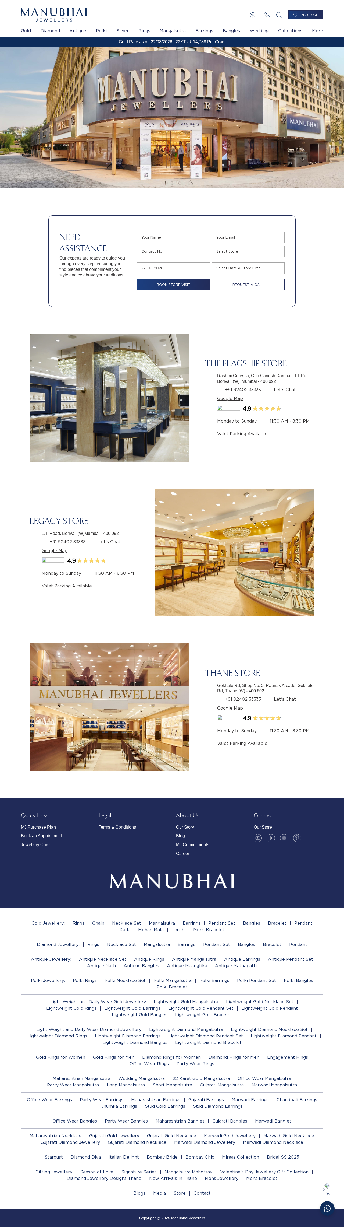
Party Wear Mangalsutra (73, 1085)
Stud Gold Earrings (165, 1106)
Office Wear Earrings (49, 1099)
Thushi (178, 929)
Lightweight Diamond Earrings (127, 1036)
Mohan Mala (151, 929)
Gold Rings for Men (113, 1057)
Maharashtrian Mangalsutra (81, 1078)
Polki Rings (85, 980)
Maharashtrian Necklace (55, 1135)
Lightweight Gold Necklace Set (259, 1001)
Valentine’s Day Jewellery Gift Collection (264, 1172)
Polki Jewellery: (48, 980)
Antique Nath (101, 965)
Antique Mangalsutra (194, 959)
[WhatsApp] (253, 15)
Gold (26, 30)
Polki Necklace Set (125, 980)
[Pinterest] (297, 838)
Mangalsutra (173, 30)
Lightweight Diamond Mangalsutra (186, 1029)
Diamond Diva (86, 1157)
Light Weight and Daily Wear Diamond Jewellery (88, 1029)
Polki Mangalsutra (172, 980)
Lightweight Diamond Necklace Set (269, 1029)
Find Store (308, 15)
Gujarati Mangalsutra (222, 1085)
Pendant (303, 923)
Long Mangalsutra (126, 1085)
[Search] (279, 15)
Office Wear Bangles (74, 1121)
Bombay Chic (199, 1157)
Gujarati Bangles (229, 1121)
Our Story (185, 827)
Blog (180, 835)
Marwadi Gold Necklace (288, 1135)
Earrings (204, 30)
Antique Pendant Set (290, 959)
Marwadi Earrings (250, 1099)
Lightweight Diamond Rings (57, 1036)
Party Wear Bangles (126, 1121)
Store (180, 1193)
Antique (77, 30)
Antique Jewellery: (51, 959)
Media (159, 1193)
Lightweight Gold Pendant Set (201, 1008)
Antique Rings (149, 959)
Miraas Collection (240, 1157)
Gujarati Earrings (206, 1099)
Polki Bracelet (172, 987)
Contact (202, 1193)
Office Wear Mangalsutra (264, 1078)
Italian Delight (124, 1157)
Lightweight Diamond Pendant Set (205, 1036)
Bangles (231, 30)
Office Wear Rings (149, 1063)
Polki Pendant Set (256, 980)
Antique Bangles (141, 965)
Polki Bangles (298, 980)
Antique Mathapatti (236, 965)
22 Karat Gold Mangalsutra (201, 1078)
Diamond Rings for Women (171, 1057)
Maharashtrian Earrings (156, 1099)
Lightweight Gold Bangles (139, 1014)
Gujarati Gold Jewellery (114, 1135)
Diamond (50, 30)
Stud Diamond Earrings (218, 1106)
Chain (98, 923)
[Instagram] (284, 838)
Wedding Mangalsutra (141, 1078)
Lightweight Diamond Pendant (284, 1036)
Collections (290, 30)
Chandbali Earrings (297, 1099)
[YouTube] (258, 838)
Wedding (259, 30)
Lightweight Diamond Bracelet (208, 1042)
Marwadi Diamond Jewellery (204, 1142)
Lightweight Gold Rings (71, 1008)
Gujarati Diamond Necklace (137, 1142)
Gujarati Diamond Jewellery (70, 1142)
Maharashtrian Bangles (180, 1121)
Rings (144, 30)
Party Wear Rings (195, 1063)
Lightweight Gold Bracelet (203, 1014)
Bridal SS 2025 (283, 1157)
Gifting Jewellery (53, 1172)
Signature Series (139, 1172)
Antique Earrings (242, 959)
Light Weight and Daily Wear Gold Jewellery (98, 1001)
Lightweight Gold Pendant (269, 1008)
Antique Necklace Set (102, 959)
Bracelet (277, 923)
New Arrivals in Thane (173, 1178)
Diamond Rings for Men (234, 1057)
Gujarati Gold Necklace (171, 1135)
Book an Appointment (41, 835)
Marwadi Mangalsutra (274, 1085)
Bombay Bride (162, 1157)
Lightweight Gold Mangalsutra (186, 1001)
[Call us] (267, 15)
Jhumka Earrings (119, 1106)
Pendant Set (221, 923)
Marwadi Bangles (273, 1121)
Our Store (263, 827)
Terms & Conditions (117, 827)
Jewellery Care (35, 844)
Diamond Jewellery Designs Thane (104, 1178)
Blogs (139, 1193)
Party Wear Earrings (101, 1099)
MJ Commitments (192, 844)
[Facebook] (271, 838)
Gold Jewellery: (48, 923)
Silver (122, 30)
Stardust (54, 1157)
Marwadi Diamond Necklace (273, 1142)
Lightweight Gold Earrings (132, 1008)
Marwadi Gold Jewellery (230, 1135)
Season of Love (96, 1172)
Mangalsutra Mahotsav (188, 1172)
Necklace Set (126, 923)
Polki (101, 30)
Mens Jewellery (221, 1178)
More (317, 30)
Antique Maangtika (187, 965)
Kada (125, 929)
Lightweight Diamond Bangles (134, 1042)
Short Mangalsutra (172, 1085)
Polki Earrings (214, 980)
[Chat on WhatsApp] (327, 1208)
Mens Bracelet (208, 929)
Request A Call (248, 285)
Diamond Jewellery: (58, 944)
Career (182, 853)
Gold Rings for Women (60, 1057)
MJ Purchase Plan (38, 827)
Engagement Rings (287, 1057)
